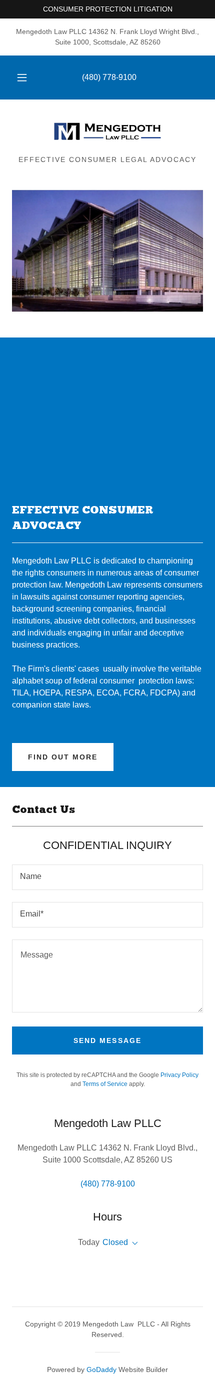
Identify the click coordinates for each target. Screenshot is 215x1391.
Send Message (107, 1040)
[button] (22, 78)
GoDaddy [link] (101, 1370)
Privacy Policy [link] (179, 1075)
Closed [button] (115, 1242)
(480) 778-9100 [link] (109, 77)
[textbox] (107, 877)
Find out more (63, 757)
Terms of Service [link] (105, 1084)
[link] (108, 132)
